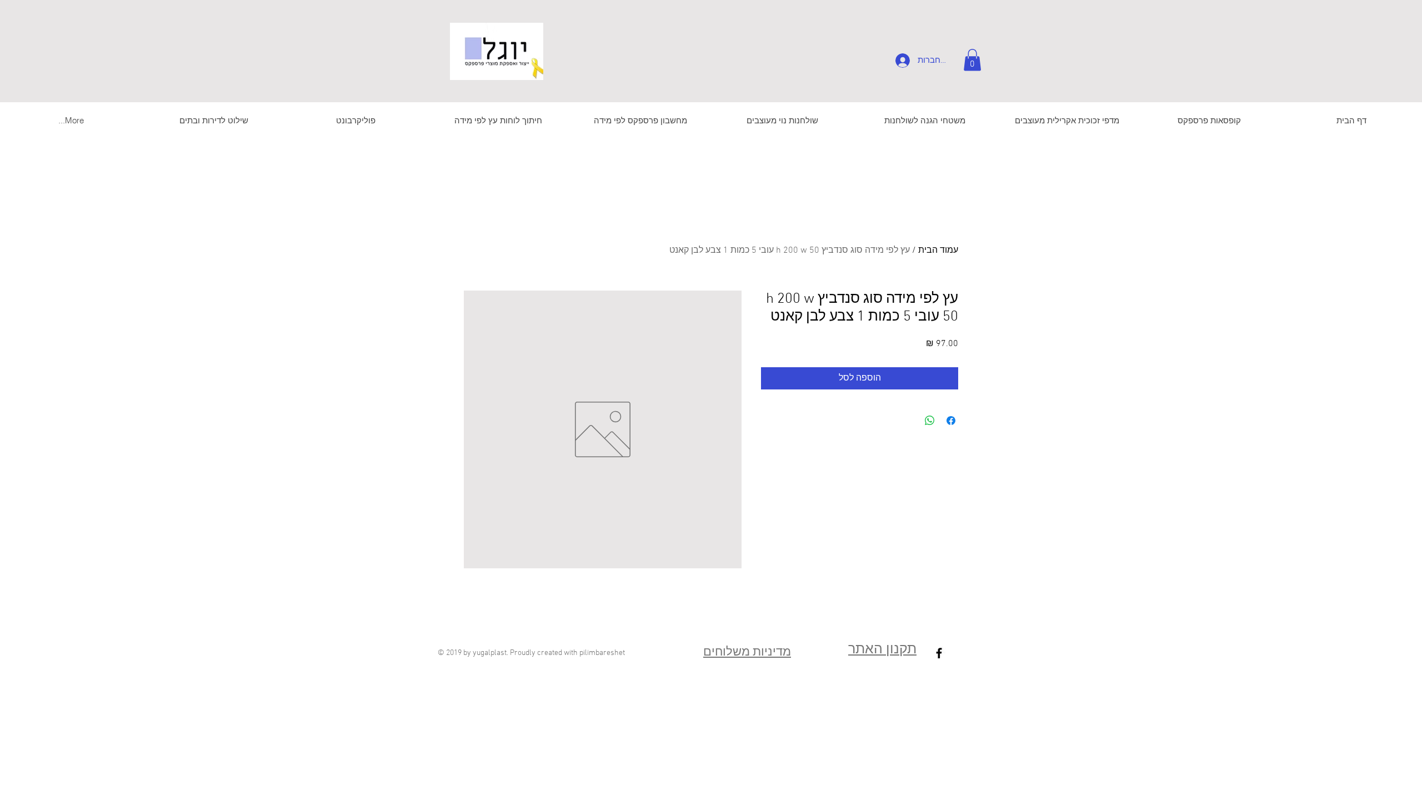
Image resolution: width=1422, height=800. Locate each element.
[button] (972, 60)
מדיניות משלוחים (747, 652)
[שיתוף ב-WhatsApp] (930, 420)
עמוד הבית (938, 250)
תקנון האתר (882, 650)
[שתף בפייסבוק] (951, 420)
